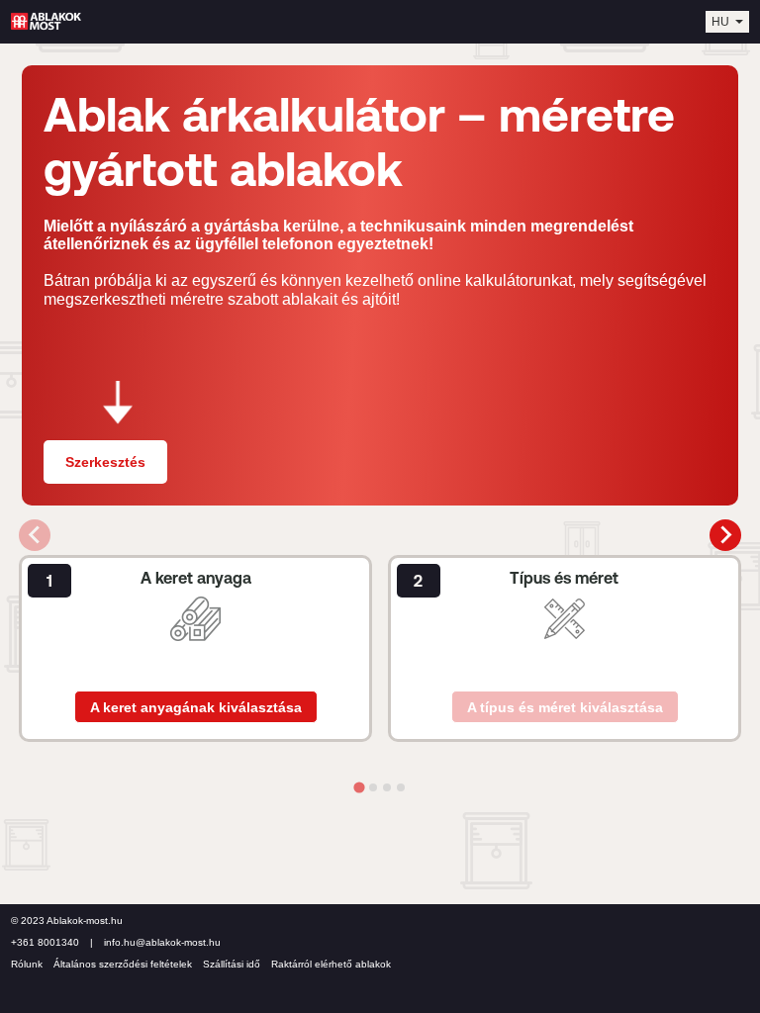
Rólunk (27, 964)
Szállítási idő (231, 964)
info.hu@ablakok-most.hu (162, 942)
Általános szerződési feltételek (122, 964)
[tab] (358, 787)
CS (720, 33)
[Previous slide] (34, 535)
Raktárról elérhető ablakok (331, 964)
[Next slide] (725, 535)
